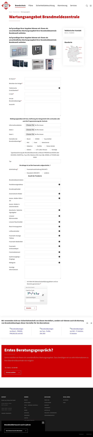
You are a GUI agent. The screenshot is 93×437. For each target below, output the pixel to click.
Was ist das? (42, 300)
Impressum (81, 434)
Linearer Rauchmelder (16, 222)
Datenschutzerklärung (41, 281)
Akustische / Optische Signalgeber (15, 211)
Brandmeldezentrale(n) (16, 180)
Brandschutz (16, 12)
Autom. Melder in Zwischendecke (14, 205)
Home (10, 12)
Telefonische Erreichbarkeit (14, 89)
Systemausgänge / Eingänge (14, 258)
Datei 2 (11, 130)
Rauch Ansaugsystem (15, 226)
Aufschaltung (13, 169)
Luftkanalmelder (14, 231)
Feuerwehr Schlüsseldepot (13, 247)
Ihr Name (12, 79)
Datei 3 (11, 134)
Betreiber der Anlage (15, 84)
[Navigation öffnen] (91, 6)
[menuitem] (20, 5)
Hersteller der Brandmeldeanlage (15, 140)
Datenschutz (89, 434)
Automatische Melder (15, 194)
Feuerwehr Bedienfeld (16, 242)
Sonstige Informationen (13, 268)
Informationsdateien (15, 125)
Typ (10, 161)
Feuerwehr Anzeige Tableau (15, 237)
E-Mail (12, 94)
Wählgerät (12, 263)
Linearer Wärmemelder (13, 217)
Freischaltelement (14, 252)
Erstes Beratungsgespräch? (28, 350)
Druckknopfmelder (15, 189)
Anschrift (12, 104)
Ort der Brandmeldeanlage (15, 100)
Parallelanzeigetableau (16, 184)
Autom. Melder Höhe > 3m (16, 199)
